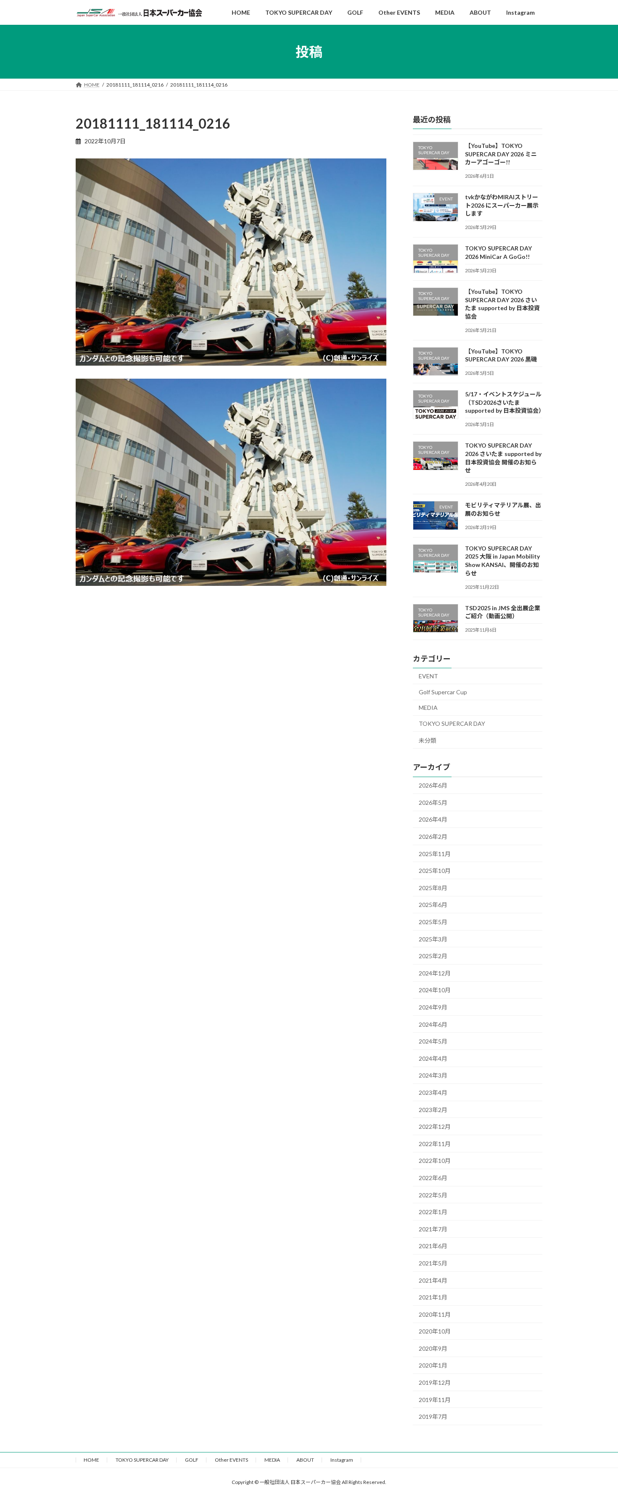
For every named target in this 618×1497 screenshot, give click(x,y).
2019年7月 (433, 1416)
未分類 (427, 740)
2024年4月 (433, 1058)
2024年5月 (433, 1041)
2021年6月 (433, 1245)
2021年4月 (433, 1280)
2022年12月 (435, 1126)
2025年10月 (435, 870)
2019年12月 (435, 1382)
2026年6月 (433, 785)
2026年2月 (433, 836)
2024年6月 (433, 1024)
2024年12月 (435, 973)
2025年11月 (435, 853)
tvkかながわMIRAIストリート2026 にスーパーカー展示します (502, 205)
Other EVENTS (231, 1460)
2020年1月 (433, 1365)
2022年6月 (433, 1177)
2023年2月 (433, 1109)
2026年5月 (433, 802)
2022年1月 (433, 1211)
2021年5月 (433, 1263)
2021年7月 (433, 1229)
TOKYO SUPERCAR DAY (452, 723)
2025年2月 (433, 955)
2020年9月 (433, 1348)
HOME (91, 1460)
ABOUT (305, 1460)
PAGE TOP (596, 1444)
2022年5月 (433, 1195)
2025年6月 (433, 905)
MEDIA (428, 707)
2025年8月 (433, 887)
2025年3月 (433, 939)
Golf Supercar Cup (443, 692)
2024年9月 (433, 1007)
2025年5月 (433, 921)
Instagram (341, 1460)
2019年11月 (435, 1399)
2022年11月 (435, 1143)
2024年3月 (433, 1075)
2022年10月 (435, 1160)
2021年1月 (433, 1297)
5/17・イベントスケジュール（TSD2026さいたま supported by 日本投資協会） (504, 402)
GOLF (191, 1460)
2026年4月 (433, 819)
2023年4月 (433, 1092)
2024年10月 (435, 990)
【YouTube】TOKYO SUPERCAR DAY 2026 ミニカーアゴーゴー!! (501, 154)
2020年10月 (435, 1331)
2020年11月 (435, 1314)
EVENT (428, 676)
